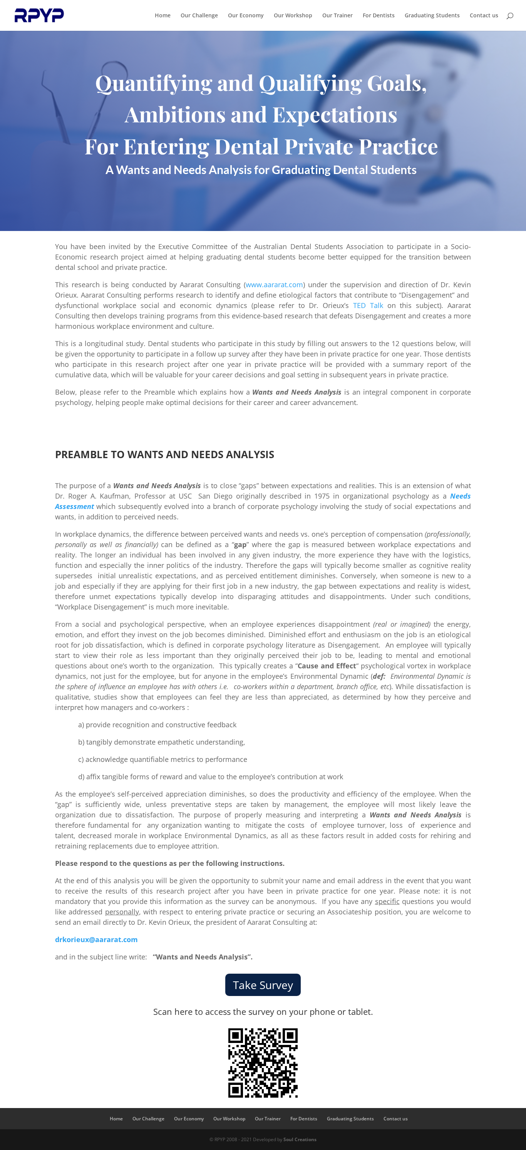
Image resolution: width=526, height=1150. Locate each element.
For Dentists (379, 16)
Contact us (484, 16)
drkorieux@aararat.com (96, 939)
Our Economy (246, 16)
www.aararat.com (274, 284)
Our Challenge (199, 16)
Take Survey (263, 985)
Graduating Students (432, 16)
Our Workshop (293, 16)
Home (163, 16)
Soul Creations (300, 1139)
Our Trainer (337, 16)
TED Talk (368, 305)
